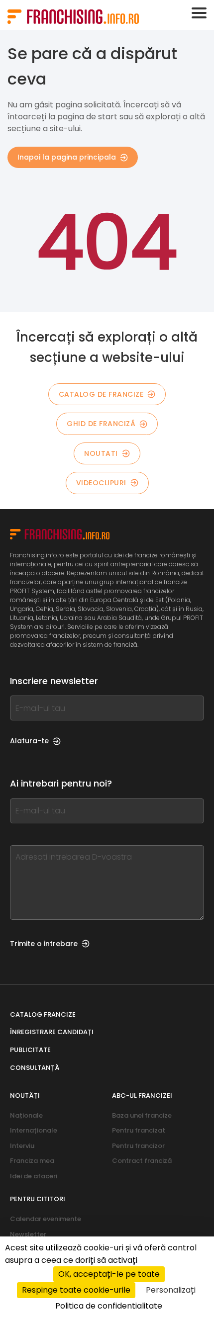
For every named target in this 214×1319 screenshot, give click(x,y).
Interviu (22, 1145)
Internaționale (33, 1130)
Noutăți (25, 1095)
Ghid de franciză (101, 424)
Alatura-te (29, 741)
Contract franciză (142, 1160)
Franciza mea (32, 1160)
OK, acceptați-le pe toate (109, 1274)
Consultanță (35, 1067)
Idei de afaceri (33, 1176)
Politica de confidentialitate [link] (108, 1306)
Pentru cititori (37, 1199)
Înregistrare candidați (52, 1032)
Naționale (26, 1115)
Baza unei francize (142, 1115)
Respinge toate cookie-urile (76, 1290)
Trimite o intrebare (44, 944)
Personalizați (171, 1290)
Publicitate (30, 1050)
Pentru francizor (138, 1145)
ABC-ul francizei (142, 1095)
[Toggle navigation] (199, 12)
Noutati (101, 453)
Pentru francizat (138, 1130)
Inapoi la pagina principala (66, 157)
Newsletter (28, 1234)
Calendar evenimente (45, 1219)
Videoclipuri (101, 483)
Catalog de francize (101, 394)
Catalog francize (43, 1014)
